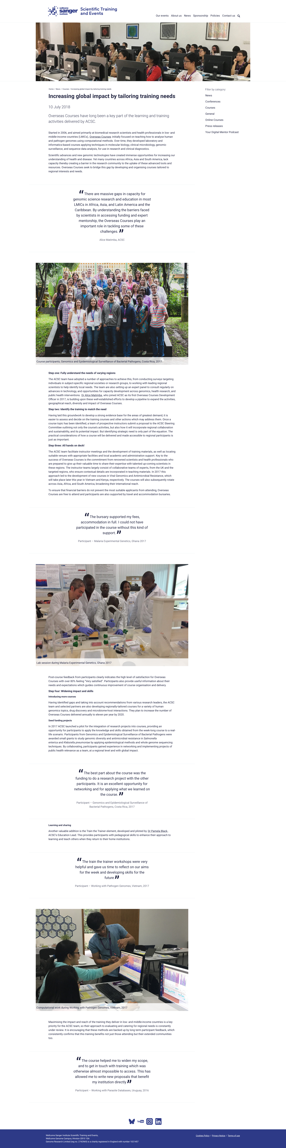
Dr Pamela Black (157, 831)
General (209, 113)
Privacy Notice (218, 1136)
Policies (215, 15)
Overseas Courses (100, 136)
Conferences (212, 101)
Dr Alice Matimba (91, 395)
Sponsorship (200, 15)
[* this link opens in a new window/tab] (132, 1121)
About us (176, 15)
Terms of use (234, 1136)
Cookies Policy (202, 1136)
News (187, 15)
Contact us (228, 15)
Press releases (214, 126)
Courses (65, 89)
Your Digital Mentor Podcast (222, 132)
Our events (162, 15)
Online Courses (214, 120)
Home (51, 89)
